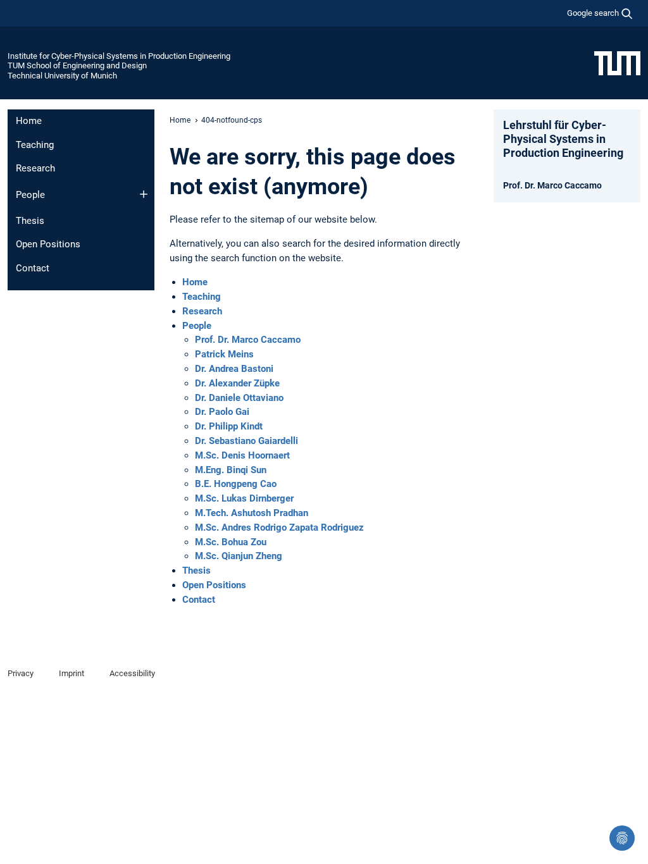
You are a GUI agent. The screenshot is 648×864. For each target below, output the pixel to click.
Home (29, 121)
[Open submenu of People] (143, 194)
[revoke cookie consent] (622, 838)
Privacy (21, 673)
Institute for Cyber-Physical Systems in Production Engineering (119, 56)
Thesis (30, 220)
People (30, 195)
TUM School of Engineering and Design (77, 65)
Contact (32, 268)
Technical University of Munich (62, 75)
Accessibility (132, 673)
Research (35, 168)
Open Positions (48, 244)
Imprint (71, 673)
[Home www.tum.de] (617, 62)
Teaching (35, 145)
